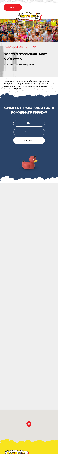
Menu (12, 7)
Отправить (29, 140)
